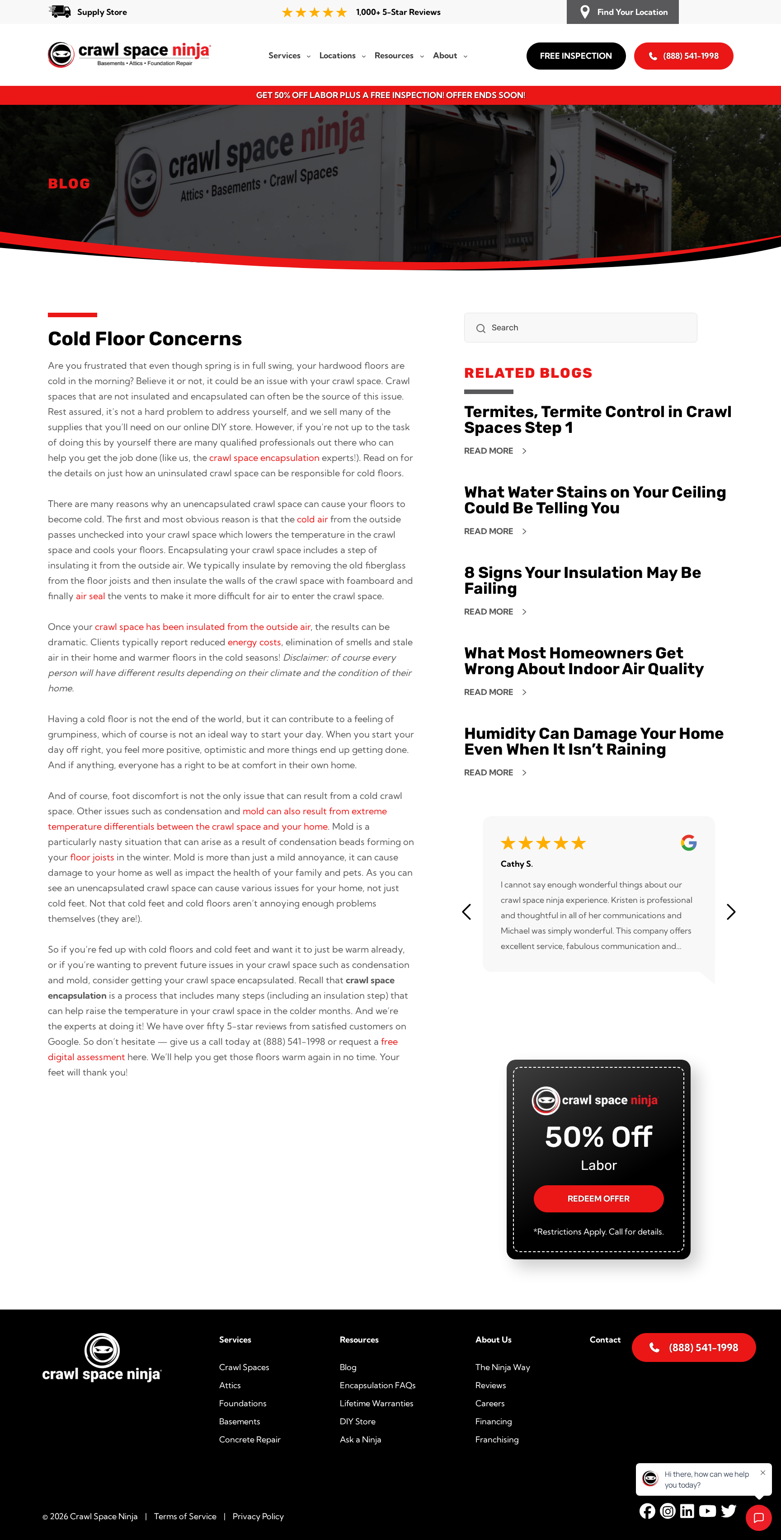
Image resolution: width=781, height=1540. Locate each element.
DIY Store (358, 1421)
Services (235, 1339)
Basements (239, 1421)
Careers (490, 1403)
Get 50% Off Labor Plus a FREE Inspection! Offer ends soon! (390, 95)
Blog (348, 1367)
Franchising (497, 1439)
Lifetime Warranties (377, 1403)
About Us (493, 1339)
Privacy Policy (258, 1516)
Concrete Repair (250, 1439)
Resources (359, 1339)
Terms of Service (185, 1516)
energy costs (254, 642)
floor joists (92, 857)
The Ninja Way (502, 1367)
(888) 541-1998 (691, 56)
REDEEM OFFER (599, 1198)
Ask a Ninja (360, 1439)
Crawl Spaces (244, 1367)
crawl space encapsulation (264, 457)
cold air (312, 519)
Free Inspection (576, 56)
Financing (493, 1421)
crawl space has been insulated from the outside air (203, 626)
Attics (230, 1385)
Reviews (490, 1385)
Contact (605, 1339)
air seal (90, 595)
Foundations (243, 1403)
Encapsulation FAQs (378, 1385)
